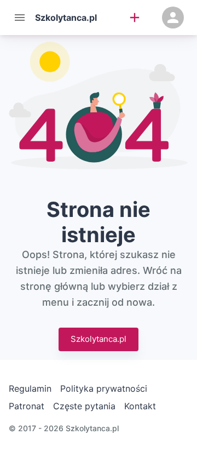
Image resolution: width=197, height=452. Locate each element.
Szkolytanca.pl (98, 339)
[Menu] (20, 17)
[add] (134, 17)
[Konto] (173, 17)
